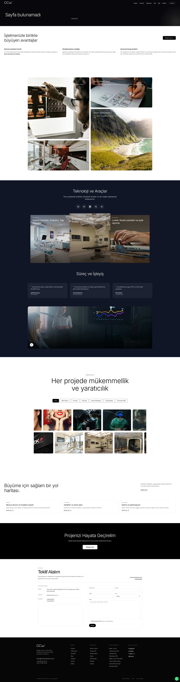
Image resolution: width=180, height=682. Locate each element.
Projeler (135, 3)
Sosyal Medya (109, 400)
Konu (116, 593)
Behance (131, 656)
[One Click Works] (8, 3)
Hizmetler (142, 3)
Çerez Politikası (139, 678)
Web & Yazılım (94, 648)
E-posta (116, 587)
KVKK (133, 678)
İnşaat (91, 656)
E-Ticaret (75, 400)
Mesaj (90, 599)
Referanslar (149, 3)
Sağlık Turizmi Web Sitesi (116, 658)
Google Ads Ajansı (114, 651)
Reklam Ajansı (93, 653)
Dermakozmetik (113, 666)
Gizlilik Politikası (126, 678)
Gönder (92, 625)
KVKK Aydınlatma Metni (96, 621)
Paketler (92, 661)
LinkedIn (131, 651)
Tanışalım (172, 3)
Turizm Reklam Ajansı (115, 661)
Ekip (155, 3)
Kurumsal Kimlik (121, 400)
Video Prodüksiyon (96, 400)
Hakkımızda (74, 651)
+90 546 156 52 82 (42, 661)
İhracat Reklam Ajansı (115, 663)
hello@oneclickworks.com (45, 658)
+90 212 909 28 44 (42, 663)
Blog (159, 3)
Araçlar (92, 663)
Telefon (90, 593)
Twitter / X (132, 653)
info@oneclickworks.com (136, 577)
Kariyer (73, 661)
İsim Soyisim (91, 587)
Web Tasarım (65, 400)
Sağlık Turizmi (113, 648)
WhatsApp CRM (113, 656)
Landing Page (112, 653)
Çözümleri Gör (74, 18)
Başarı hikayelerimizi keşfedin (12, 54)
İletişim (72, 663)
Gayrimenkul (93, 658)
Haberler (164, 3)
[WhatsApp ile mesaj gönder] (177, 679)
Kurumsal (84, 400)
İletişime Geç (168, 38)
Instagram (132, 648)
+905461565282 (138, 579)
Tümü (55, 400)
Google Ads (93, 651)
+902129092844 (50, 601)
